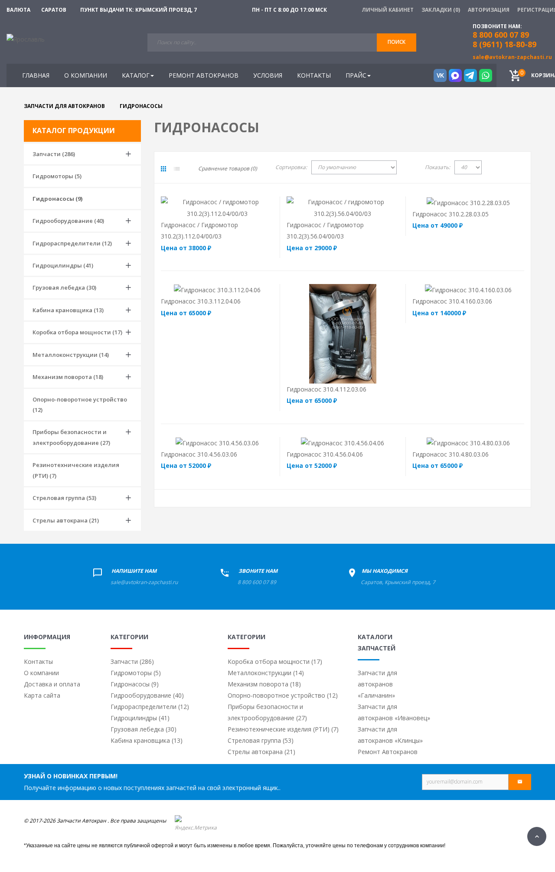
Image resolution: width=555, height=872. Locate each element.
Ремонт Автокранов (388, 752)
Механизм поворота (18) (68, 377)
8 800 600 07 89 (257, 582)
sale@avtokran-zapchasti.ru (512, 57)
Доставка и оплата (52, 684)
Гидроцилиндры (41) (63, 265)
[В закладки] (257, 207)
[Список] (177, 168)
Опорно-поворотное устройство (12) (80, 404)
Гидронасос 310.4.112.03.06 (326, 389)
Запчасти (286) (54, 154)
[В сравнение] (234, 207)
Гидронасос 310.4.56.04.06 (325, 454)
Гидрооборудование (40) (68, 221)
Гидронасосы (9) (57, 198)
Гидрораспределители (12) (72, 243)
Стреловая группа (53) (64, 498)
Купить (198, 207)
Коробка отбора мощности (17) (77, 332)
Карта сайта (42, 695)
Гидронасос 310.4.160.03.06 (452, 301)
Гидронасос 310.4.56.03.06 (199, 454)
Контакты (38, 661)
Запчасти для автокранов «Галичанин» (377, 684)
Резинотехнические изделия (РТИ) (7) (76, 470)
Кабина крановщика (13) (68, 310)
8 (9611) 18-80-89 (504, 44)
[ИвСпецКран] (26, 39)
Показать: (437, 167)
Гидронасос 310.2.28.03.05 (450, 214)
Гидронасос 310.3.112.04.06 (201, 301)
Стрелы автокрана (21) (66, 520)
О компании (41, 673)
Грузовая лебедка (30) (64, 287)
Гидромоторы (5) (57, 176)
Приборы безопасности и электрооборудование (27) (71, 437)
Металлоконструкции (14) (71, 355)
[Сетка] (163, 168)
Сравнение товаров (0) (227, 168)
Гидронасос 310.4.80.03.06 (450, 454)
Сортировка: (291, 167)
